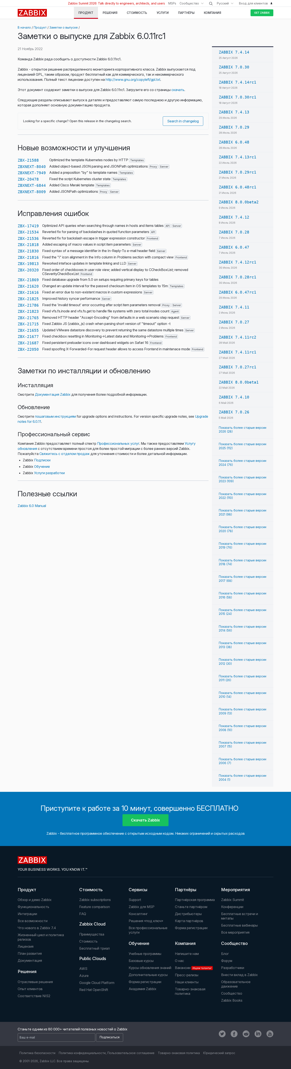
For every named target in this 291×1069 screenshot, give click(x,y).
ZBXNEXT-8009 (32, 192)
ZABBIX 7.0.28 (234, 232)
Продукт (40, 27)
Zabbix (32, 13)
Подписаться (110, 1037)
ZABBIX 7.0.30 (234, 67)
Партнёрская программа (195, 900)
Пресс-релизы (186, 975)
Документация (30, 960)
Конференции (232, 907)
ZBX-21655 (28, 330)
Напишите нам (187, 954)
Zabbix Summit (232, 900)
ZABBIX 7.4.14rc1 (237, 82)
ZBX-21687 (28, 343)
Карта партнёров (189, 921)
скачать (177, 90)
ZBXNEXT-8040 (32, 166)
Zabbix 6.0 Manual (32, 506)
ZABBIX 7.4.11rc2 (237, 337)
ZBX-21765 (28, 318)
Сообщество (189, 3)
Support (135, 900)
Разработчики (232, 968)
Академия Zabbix (142, 989)
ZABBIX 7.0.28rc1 (237, 277)
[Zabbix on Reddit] (246, 1033)
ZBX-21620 (28, 286)
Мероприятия (235, 889)
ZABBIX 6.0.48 (234, 142)
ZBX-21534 (28, 232)
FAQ (82, 914)
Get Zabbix (262, 12)
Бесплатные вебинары (239, 925)
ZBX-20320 (28, 270)
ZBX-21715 (28, 324)
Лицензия (25, 946)
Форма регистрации (191, 928)
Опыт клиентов (30, 989)
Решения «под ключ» (146, 921)
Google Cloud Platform (96, 983)
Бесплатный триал (94, 948)
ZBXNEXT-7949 (32, 173)
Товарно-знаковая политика (190, 991)
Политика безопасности (37, 1053)
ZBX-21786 (28, 305)
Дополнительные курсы (148, 975)
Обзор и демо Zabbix (35, 900)
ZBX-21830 (28, 251)
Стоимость (91, 889)
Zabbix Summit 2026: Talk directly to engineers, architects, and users (116, 3)
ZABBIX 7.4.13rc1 (237, 157)
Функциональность (33, 907)
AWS (83, 968)
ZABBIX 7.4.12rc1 (237, 262)
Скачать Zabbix (145, 820)
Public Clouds (92, 958)
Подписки (42, 460)
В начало (24, 27)
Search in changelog (183, 121)
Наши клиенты (187, 982)
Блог (225, 954)
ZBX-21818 (28, 244)
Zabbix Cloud (92, 924)
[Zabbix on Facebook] (234, 1033)
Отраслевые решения (35, 982)
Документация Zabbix (53, 394)
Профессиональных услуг (118, 443)
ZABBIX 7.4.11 (234, 307)
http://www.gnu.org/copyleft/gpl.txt (133, 79)
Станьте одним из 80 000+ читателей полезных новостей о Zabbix (72, 1029)
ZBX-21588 (28, 160)
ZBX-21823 (28, 311)
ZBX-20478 (28, 179)
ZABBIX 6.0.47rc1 (237, 292)
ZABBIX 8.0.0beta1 (239, 382)
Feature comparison (94, 907)
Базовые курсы (141, 961)
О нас (179, 961)
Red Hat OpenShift (93, 990)
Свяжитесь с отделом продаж (64, 454)
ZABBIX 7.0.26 (234, 412)
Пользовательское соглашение (130, 1053)
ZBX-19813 (28, 263)
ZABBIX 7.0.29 (234, 127)
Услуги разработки (49, 473)
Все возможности (33, 921)
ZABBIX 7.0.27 (234, 322)
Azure (84, 975)
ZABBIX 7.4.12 (234, 217)
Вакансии (193, 968)
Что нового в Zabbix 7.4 (37, 928)
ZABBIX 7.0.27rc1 (237, 367)
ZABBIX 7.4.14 (234, 52)
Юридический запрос (219, 1053)
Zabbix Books (231, 1000)
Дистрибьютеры (188, 914)
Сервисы (138, 889)
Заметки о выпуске (63, 27)
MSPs (172, 3)
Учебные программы (145, 954)
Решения (27, 971)
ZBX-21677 (28, 336)
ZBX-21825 (28, 299)
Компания (185, 943)
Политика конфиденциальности (82, 1053)
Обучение (42, 466)
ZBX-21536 (28, 238)
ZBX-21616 (28, 292)
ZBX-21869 (28, 280)
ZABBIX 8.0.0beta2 (239, 202)
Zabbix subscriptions (95, 900)
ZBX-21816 (28, 257)
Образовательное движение (236, 984)
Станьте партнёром (191, 907)
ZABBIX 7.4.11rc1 (237, 352)
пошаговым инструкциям (55, 416)
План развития (30, 953)
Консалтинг (138, 914)
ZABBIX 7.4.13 (234, 112)
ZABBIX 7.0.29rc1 (237, 172)
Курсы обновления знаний (150, 968)
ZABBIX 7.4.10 (234, 397)
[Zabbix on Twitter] (222, 1033)
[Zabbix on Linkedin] (258, 1033)
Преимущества (91, 934)
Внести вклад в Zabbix (239, 975)
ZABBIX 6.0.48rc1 (237, 187)
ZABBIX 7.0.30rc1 (237, 97)
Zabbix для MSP (141, 907)
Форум (226, 961)
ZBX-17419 (28, 226)
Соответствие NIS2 (34, 996)
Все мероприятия (235, 932)
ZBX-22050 (28, 349)
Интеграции (27, 914)
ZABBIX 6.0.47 (234, 247)
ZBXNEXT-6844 (32, 185)
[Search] (211, 3)
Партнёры (185, 889)
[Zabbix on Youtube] (270, 1033)
